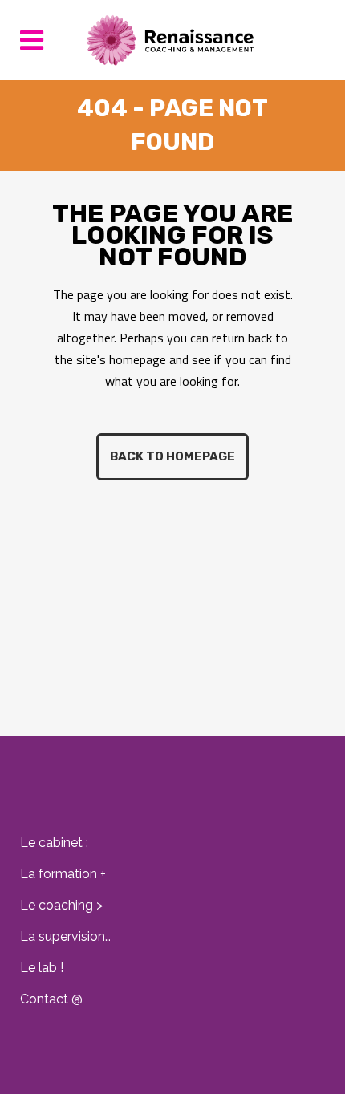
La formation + (63, 873)
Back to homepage (172, 456)
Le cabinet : (54, 842)
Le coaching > (61, 905)
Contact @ (51, 999)
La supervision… (65, 936)
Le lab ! (41, 967)
